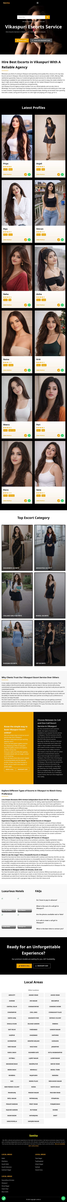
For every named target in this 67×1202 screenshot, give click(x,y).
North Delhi (55, 1087)
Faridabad (33, 1029)
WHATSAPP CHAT (23, 769)
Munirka (12, 1075)
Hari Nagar (12, 1047)
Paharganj (12, 1093)
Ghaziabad (33, 1035)
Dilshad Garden (33, 1024)
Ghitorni (55, 1035)
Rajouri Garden (12, 1110)
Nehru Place (33, 1081)
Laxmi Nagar (55, 1058)
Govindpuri (12, 1041)
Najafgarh (33, 1075)
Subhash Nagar (6, 1170)
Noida (33, 1087)
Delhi (3, 1158)
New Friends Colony (11, 1087)
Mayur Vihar (55, 1064)
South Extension (7, 1167)
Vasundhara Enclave (8, 1180)
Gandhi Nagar (55, 1029)
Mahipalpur (33, 1064)
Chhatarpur (12, 1012)
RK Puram (33, 1110)
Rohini (55, 1110)
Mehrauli (33, 1070)
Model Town (55, 1070)
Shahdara (5, 1161)
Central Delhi (12, 1006)
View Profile (7, 174)
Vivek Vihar (5, 1189)
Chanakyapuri (33, 1006)
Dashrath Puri (33, 1018)
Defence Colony (55, 1018)
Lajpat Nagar (33, 1058)
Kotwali (12, 1058)
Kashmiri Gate (33, 1052)
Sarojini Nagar (33, 1121)
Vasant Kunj (38, 1170)
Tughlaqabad (39, 1161)
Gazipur (12, 1035)
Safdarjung (33, 1115)
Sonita (6, 2)
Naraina (55, 1075)
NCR (11, 1081)
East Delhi (12, 1029)
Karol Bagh (12, 1052)
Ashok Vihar (55, 995)
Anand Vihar (33, 995)
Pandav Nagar (33, 1093)
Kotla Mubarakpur (55, 1052)
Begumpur (55, 1001)
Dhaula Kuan (12, 1024)
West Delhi (5, 1192)
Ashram (12, 1001)
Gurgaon (55, 1041)
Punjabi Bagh (55, 1104)
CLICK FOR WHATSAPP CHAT (42, 40)
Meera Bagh (12, 1070)
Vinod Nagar (5, 1186)
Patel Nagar (11, 1098)
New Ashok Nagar (55, 1081)
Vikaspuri (4, 1183)
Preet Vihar (33, 1104)
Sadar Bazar (11, 1115)
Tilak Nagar (38, 1158)
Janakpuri (55, 1047)
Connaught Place (55, 1012)
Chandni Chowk (55, 1006)
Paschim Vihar (55, 1093)
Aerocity (12, 995)
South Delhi (5, 1164)
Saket (55, 1115)
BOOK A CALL (23, 40)
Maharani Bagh (12, 1064)
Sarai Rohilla (12, 1121)
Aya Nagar (33, 1001)
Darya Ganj (12, 1018)
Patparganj (33, 1098)
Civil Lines (33, 1012)
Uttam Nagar (39, 1164)
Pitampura (55, 1098)
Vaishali (37, 1167)
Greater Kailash (33, 1041)
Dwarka (55, 1024)
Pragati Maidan (12, 1104)
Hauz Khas (33, 1047)
